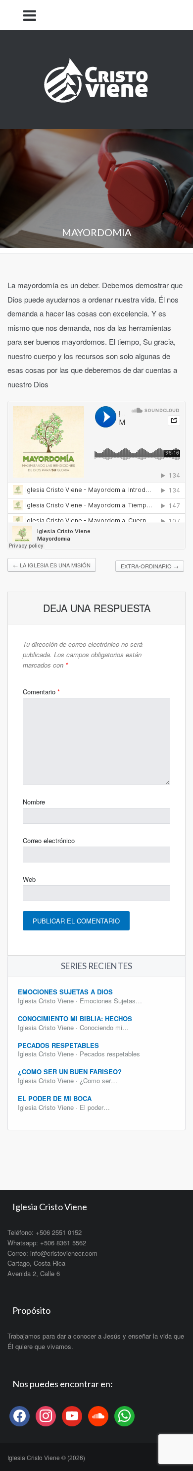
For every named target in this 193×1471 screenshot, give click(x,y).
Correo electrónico (49, 840)
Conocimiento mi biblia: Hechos (75, 1018)
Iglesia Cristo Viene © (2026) (46, 1457)
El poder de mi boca (55, 1098)
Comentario (41, 691)
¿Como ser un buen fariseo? (70, 1071)
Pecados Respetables (58, 1045)
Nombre (34, 801)
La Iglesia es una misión (52, 565)
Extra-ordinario (150, 566)
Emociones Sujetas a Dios (65, 991)
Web (29, 879)
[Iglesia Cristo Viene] (96, 78)
